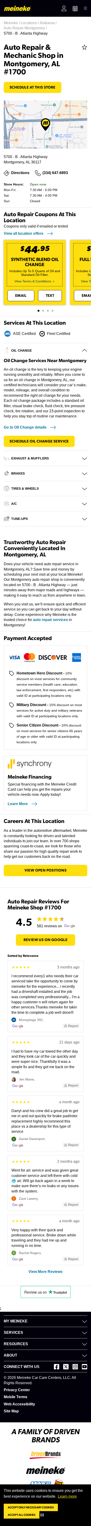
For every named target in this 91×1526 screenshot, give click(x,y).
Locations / (30, 23)
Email (21, 295)
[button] (43, 1515)
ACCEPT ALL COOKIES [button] (21, 1514)
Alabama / (48, 23)
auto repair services (50, 620)
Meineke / (12, 23)
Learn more (67, 1496)
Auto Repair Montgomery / (26, 28)
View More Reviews (45, 1272)
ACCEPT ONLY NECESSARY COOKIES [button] (31, 1507)
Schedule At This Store (33, 87)
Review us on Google (46, 940)
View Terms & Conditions (32, 281)
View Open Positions (45, 870)
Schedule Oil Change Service (39, 441)
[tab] (38, 311)
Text (50, 295)
